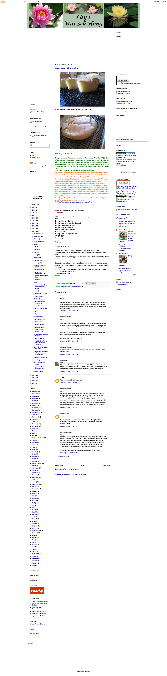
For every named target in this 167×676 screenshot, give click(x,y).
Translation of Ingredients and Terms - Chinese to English (40, 603)
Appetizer (35, 391)
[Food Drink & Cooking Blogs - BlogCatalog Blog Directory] (126, 194)
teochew (34, 544)
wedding (34, 561)
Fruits (34, 449)
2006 (34, 380)
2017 (34, 210)
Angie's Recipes (124, 230)
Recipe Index (36, 157)
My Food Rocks (121, 165)
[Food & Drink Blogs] (37, 112)
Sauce (34, 521)
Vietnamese (36, 558)
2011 (34, 226)
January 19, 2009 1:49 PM (68, 382)
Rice (33, 512)
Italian (34, 470)
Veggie (34, 556)
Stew (33, 540)
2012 (34, 223)
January (36, 263)
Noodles (34, 496)
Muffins (34, 493)
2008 (34, 375)
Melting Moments (39, 299)
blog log (32, 113)
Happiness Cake (39, 327)
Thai (33, 547)
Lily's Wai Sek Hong (122, 111)
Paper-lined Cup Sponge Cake (39, 367)
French (34, 445)
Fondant (34, 442)
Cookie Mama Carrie (40, 293)
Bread (34, 405)
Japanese (35, 473)
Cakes (62, 286)
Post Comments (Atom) (71, 469)
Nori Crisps (37, 360)
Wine (33, 565)
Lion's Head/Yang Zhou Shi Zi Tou (41, 347)
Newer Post (59, 466)
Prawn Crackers (39, 306)
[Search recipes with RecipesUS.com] (36, 121)
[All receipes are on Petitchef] (37, 593)
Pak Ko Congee (39, 371)
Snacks (34, 533)
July (35, 247)
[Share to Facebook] (93, 283)
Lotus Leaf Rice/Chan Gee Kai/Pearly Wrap (40, 286)
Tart (33, 542)
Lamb (33, 479)
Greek (34, 454)
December (37, 233)
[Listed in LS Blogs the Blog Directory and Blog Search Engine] (126, 163)
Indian (34, 465)
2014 (34, 218)
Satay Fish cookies (40, 314)
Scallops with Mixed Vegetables (40, 266)
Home (83, 466)
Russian (34, 514)
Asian (34, 396)
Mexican (34, 486)
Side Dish (35, 528)
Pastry (34, 503)
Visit (122, 179)
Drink (33, 431)
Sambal (34, 519)
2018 (34, 207)
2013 (34, 220)
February (37, 260)
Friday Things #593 (124, 270)
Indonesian (35, 468)
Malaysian (35, 484)
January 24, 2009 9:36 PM (68, 426)
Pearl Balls (37, 280)
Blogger (87, 671)
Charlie (62, 360)
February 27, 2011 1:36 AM (68, 453)
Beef (33, 401)
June (35, 249)
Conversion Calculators (39, 611)
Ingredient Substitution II (39, 613)
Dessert (34, 424)
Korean (34, 475)
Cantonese (35, 412)
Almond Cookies (39, 324)
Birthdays (35, 403)
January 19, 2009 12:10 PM (69, 354)
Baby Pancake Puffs (40, 357)
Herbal (34, 459)
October (36, 239)
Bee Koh (36, 291)
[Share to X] (91, 283)
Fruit (33, 447)
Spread (34, 537)
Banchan (35, 398)
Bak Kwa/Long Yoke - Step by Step (40, 302)
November (37, 236)
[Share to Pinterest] (95, 283)
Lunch (34, 482)
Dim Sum (35, 426)
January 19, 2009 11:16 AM (69, 341)
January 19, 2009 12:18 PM (69, 371)
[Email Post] (82, 283)
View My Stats (34, 575)
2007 (34, 378)
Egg (33, 435)
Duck (33, 433)
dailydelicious (123, 253)
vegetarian (35, 554)
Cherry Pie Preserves (125, 248)
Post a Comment (63, 457)
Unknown (63, 413)
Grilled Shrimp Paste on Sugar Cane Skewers (40, 342)
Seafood (34, 526)
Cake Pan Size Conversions (36, 608)
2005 (34, 383)
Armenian (35, 394)
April (35, 255)
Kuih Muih (35, 477)
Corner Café (123, 218)
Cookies (34, 419)
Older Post (106, 466)
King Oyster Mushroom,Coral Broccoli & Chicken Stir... (41, 274)
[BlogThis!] (88, 283)
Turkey (34, 551)
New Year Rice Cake (66, 68)
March (36, 257)
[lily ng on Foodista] (123, 182)
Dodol (35, 311)
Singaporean (36, 530)
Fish (33, 440)
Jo (61, 377)
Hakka (34, 456)
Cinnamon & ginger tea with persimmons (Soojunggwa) (41, 353)
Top (35, 196)
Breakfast (35, 408)
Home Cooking (36, 463)
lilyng (34, 163)
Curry (34, 421)
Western (34, 563)
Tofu (33, 549)
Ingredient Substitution (39, 616)
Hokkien (34, 461)
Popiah (36, 282)
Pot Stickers (37, 322)
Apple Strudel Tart (39, 338)
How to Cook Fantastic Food (39, 127)
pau (33, 505)
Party (82, 286)
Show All (134, 274)
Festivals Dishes (75, 286)
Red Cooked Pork (39, 319)
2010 (34, 228)
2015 (34, 215)
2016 (34, 213)
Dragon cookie (38, 296)
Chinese (67, 286)
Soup (33, 535)
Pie (33, 507)
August (36, 244)
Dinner (34, 428)
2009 (34, 231)
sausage (34, 523)
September (37, 241)
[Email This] (86, 283)
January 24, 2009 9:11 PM (68, 407)
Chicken (34, 415)
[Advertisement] (72, 45)
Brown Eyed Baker (125, 268)
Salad (33, 517)
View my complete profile (38, 166)
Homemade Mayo (39, 269)
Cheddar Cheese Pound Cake (39, 330)
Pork (33, 510)
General (34, 452)
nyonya (34, 498)
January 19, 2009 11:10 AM (69, 311)
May (35, 252)
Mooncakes (35, 489)
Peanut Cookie (38, 316)
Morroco (34, 491)
